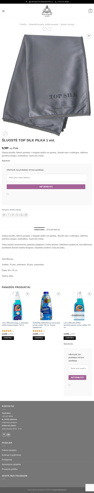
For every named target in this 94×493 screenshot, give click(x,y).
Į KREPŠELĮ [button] (8, 338)
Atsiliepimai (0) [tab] (53, 230)
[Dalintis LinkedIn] (26, 215)
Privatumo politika (9, 469)
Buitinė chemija (67, 24)
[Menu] (3, 11)
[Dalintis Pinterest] (22, 215)
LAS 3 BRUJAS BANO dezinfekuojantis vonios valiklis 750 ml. (77, 325)
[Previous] (2, 346)
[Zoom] (5, 134)
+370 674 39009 (7, 416)
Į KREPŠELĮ (69, 338)
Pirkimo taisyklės (9, 450)
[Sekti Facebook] (26, 2)
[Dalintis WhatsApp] (4, 215)
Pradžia (23, 24)
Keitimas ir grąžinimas (11, 455)
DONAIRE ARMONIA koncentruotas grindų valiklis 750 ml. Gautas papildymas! (46, 325)
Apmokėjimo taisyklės (11, 464)
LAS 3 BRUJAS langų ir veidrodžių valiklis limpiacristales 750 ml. (15, 324)
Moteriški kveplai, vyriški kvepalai (43, 24)
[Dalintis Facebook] (8, 215)
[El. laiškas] (8, 435)
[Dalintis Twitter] (13, 215)
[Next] (92, 346)
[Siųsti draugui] (17, 215)
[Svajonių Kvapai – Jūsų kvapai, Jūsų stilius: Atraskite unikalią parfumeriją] (47, 11)
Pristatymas (7, 460)
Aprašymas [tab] (39, 230)
